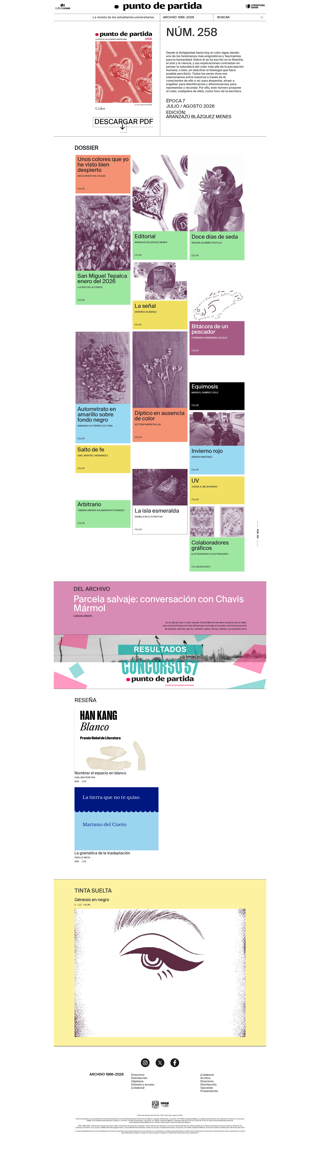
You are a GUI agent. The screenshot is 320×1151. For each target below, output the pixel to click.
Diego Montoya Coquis (91, 176)
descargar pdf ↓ (123, 125)
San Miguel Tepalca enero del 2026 (102, 278)
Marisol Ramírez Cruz (205, 393)
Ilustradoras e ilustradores (210, 554)
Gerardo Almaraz (145, 312)
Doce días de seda (215, 237)
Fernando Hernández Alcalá (209, 338)
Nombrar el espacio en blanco (100, 773)
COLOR (81, 188)
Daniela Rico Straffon (148, 517)
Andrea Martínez (202, 457)
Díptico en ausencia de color (159, 416)
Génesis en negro (91, 900)
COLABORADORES (201, 566)
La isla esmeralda (157, 511)
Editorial (145, 236)
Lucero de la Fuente (90, 287)
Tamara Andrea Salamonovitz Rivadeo (101, 510)
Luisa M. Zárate (83, 616)
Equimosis (205, 387)
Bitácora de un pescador (210, 329)
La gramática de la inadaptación (102, 853)
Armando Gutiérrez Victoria (95, 426)
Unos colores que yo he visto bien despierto (103, 165)
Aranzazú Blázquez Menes (150, 242)
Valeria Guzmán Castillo (207, 243)
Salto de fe (91, 450)
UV (195, 481)
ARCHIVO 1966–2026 (178, 17)
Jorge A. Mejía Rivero (205, 487)
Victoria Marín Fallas (147, 424)
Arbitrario (89, 504)
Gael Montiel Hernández (93, 456)
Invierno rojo (207, 451)
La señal (145, 306)
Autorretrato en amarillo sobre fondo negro (97, 415)
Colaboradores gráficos (210, 545)
